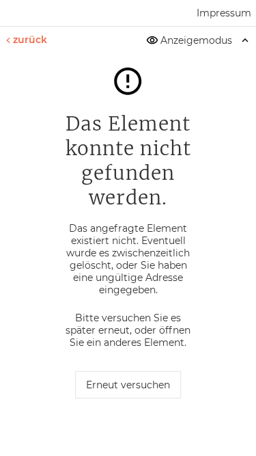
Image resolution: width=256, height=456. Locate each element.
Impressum (224, 13)
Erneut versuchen (128, 385)
